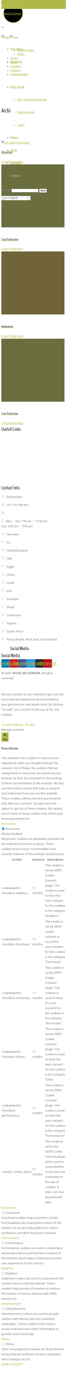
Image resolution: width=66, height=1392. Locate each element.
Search (6, 190)
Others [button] (5, 1339)
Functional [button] (8, 1207)
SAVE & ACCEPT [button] (12, 1364)
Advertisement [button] (11, 1303)
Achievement (10, 454)
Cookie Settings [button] (12, 724)
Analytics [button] (7, 1268)
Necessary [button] (8, 823)
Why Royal (8, 438)
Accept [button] (30, 724)
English (13, 198)
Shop (4, 446)
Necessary (12, 828)
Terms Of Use (31, 686)
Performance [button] (10, 1238)
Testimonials (10, 470)
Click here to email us (20, 513)
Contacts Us (9, 479)
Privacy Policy (10, 686)
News (5, 462)
